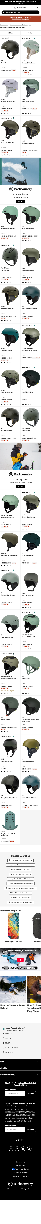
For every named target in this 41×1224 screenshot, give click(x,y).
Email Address (10, 1089)
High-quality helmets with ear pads (21, 879)
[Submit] (3, 12)
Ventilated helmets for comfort (21, 893)
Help (2, 1061)
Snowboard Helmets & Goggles (20, 25)
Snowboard (4, 25)
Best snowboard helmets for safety (21, 860)
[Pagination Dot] (19, 20)
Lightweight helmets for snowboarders (21, 865)
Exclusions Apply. (10, 1111)
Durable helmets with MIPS (21, 870)
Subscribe (30, 1094)
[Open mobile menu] (3, 8)
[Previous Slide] (1, 2)
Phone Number (10, 1125)
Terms (20, 1121)
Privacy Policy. (27, 1121)
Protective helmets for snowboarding (22, 902)
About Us (3, 1068)
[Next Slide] (39, 2)
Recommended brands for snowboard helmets (21, 888)
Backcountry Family (7, 1074)
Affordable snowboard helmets (21, 874)
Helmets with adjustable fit (21, 897)
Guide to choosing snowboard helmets (21, 883)
